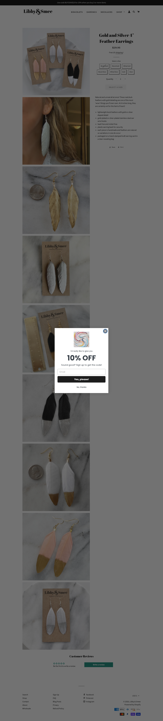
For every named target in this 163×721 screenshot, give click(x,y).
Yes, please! (81, 379)
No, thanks (81, 387)
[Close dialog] (105, 331)
